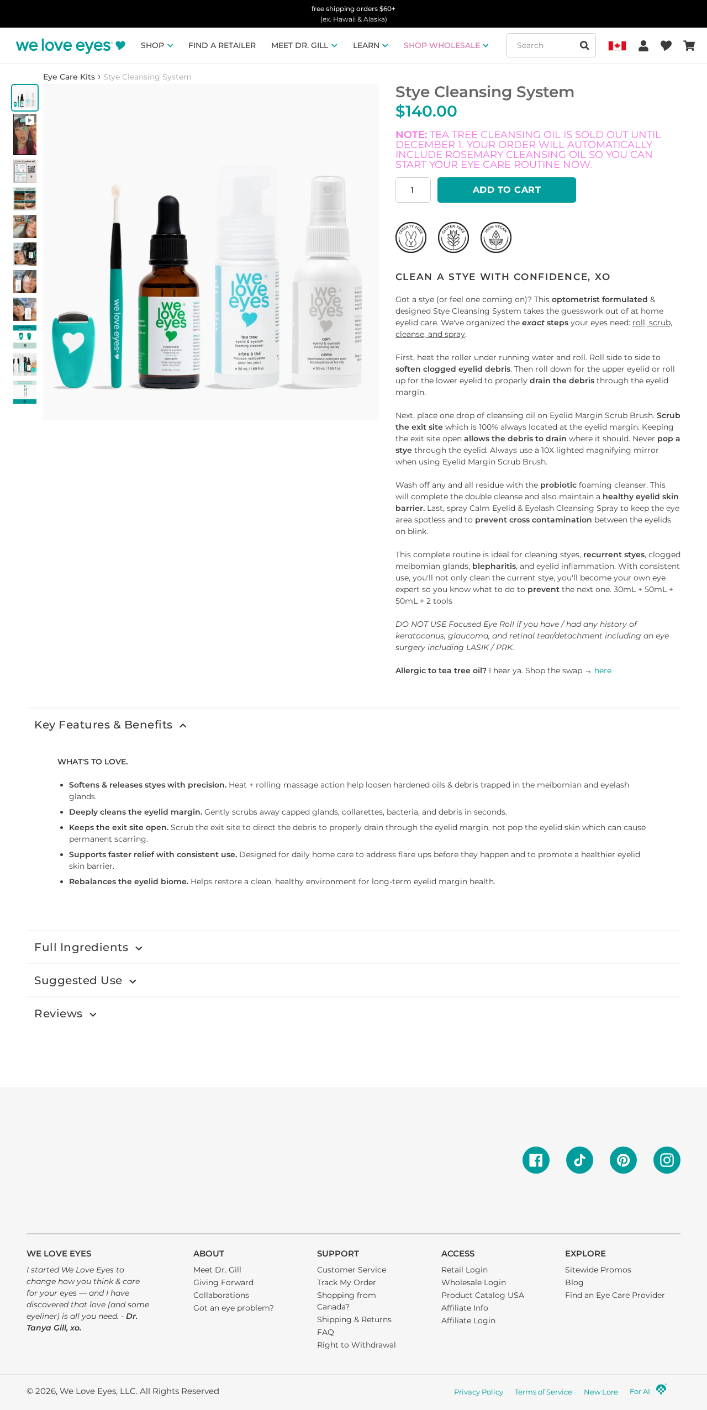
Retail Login (464, 1270)
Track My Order (346, 1282)
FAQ (325, 1332)
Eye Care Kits (69, 77)
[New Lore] (661, 1392)
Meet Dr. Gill (217, 1270)
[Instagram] (666, 1160)
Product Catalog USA (482, 1295)
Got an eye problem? (233, 1308)
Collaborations (221, 1295)
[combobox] (551, 45)
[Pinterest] (623, 1160)
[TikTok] (579, 1160)
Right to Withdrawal (356, 1345)
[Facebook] (536, 1160)
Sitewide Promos (598, 1270)
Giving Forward (223, 1282)
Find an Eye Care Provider (615, 1295)
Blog (574, 1282)
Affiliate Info (464, 1308)
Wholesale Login (473, 1282)
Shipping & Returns (354, 1319)
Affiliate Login (468, 1320)
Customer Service (351, 1270)
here (602, 670)
